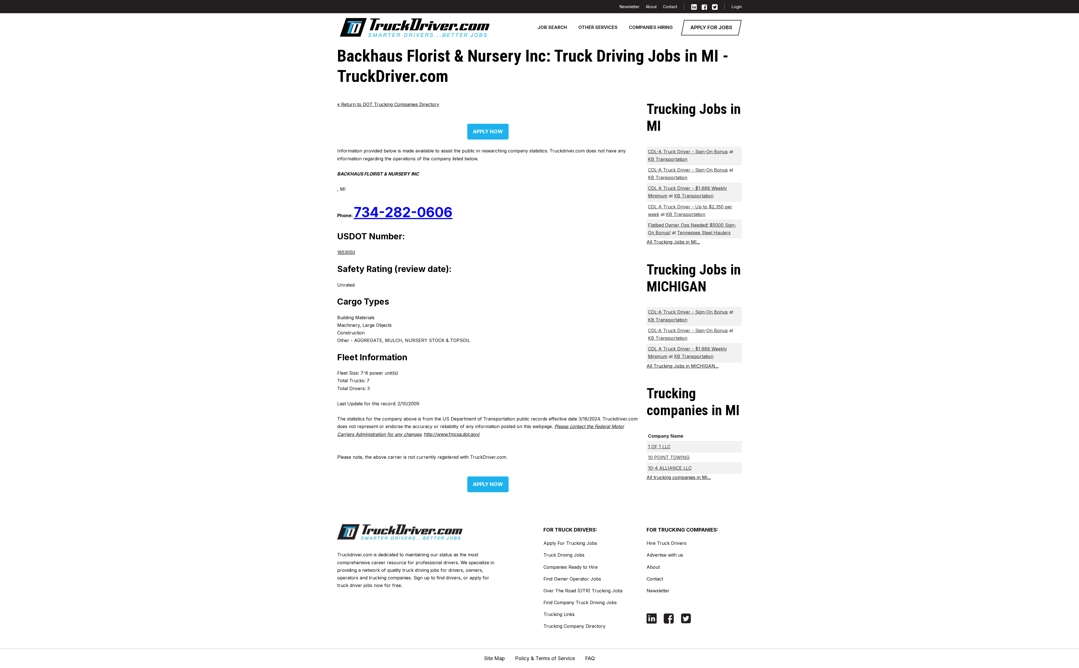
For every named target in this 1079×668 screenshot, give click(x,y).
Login (737, 6)
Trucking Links (559, 614)
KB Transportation (667, 159)
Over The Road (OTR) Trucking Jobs (583, 590)
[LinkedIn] (694, 6)
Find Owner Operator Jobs (572, 579)
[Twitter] (715, 6)
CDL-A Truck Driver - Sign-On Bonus (688, 151)
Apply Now (488, 131)
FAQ (590, 658)
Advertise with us (665, 555)
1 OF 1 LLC (659, 446)
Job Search (552, 27)
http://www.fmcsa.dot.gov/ (452, 434)
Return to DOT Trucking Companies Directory (388, 104)
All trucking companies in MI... (679, 477)
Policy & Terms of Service (545, 658)
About (651, 6)
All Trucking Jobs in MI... (673, 242)
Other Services (598, 27)
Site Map (494, 658)
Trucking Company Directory (574, 626)
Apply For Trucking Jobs (570, 543)
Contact (670, 6)
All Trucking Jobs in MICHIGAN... (682, 366)
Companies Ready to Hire (570, 567)
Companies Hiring (651, 27)
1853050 (346, 252)
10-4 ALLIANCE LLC (670, 468)
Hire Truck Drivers (666, 543)
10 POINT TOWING (669, 457)
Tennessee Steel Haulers (704, 232)
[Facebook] (704, 6)
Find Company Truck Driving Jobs (580, 602)
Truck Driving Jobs (563, 555)
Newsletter (630, 6)
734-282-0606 (403, 212)
